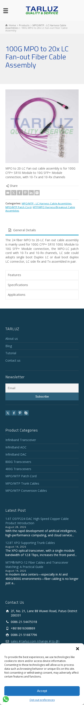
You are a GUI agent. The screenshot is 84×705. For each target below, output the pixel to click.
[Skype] (26, 413)
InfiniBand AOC (15, 447)
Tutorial (10, 353)
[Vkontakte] (37, 192)
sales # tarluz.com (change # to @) (35, 641)
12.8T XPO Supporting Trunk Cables (30, 543)
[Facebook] (19, 192)
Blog (8, 346)
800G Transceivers (18, 462)
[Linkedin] (31, 192)
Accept (42, 691)
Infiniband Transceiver (20, 440)
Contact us (12, 360)
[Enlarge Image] (42, 126)
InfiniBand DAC (15, 454)
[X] (13, 192)
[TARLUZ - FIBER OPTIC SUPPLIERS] (42, 10)
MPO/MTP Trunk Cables (22, 483)
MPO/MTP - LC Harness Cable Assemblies (47, 203)
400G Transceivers (18, 469)
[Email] (8, 192)
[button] (77, 649)
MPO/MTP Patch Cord (18, 207)
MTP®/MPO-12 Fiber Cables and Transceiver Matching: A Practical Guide (36, 564)
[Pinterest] (25, 192)
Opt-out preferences (42, 700)
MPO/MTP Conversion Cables (26, 490)
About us (11, 338)
